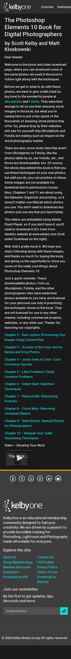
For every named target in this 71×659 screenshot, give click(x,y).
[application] (19, 458)
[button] (19, 458)
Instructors (11, 572)
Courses (47, 7)
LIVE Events (45, 562)
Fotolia (34, 101)
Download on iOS (15, 577)
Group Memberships (18, 562)
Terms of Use (47, 572)
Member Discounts (17, 567)
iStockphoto (13, 101)
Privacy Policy (47, 567)
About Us (9, 557)
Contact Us (45, 557)
